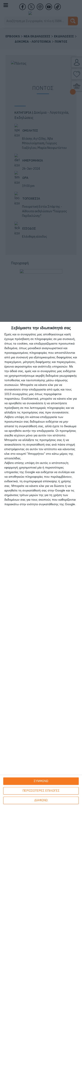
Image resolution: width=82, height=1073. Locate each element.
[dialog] (41, 697)
